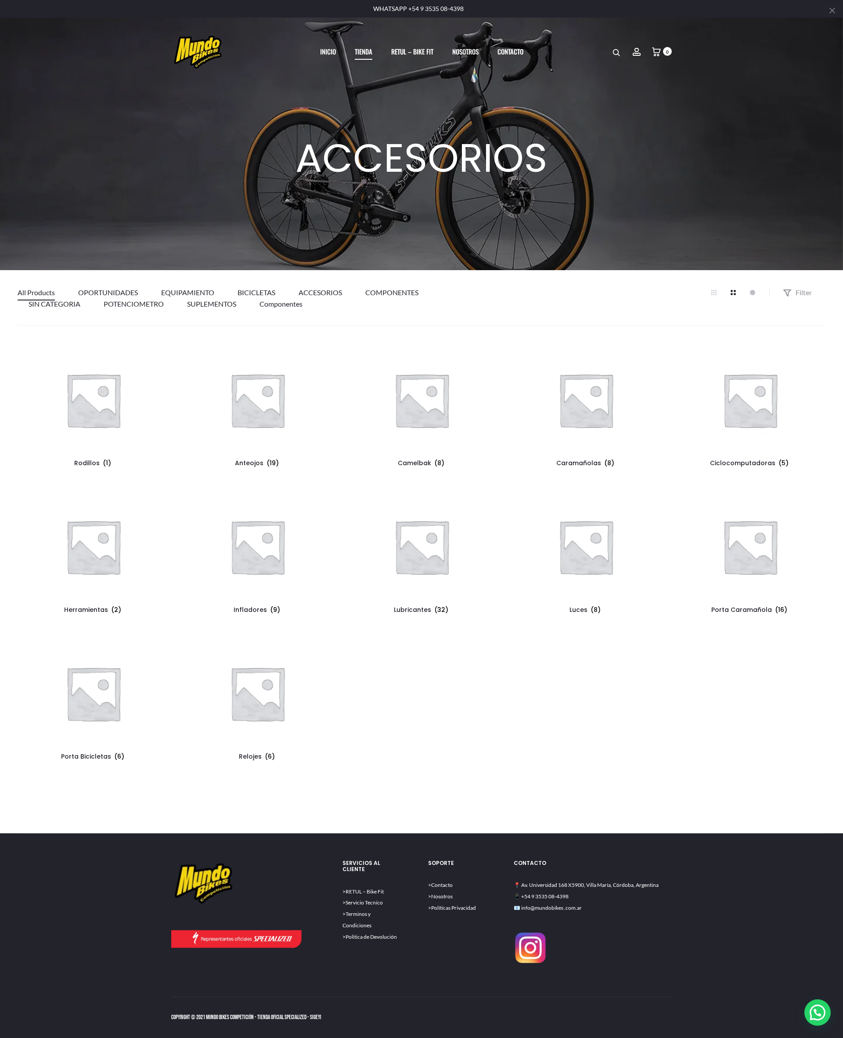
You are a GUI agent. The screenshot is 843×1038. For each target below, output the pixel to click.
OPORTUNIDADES (108, 292)
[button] (817, 1012)
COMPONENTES (391, 292)
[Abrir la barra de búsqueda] (616, 52)
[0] (656, 51)
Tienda (363, 51)
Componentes (281, 304)
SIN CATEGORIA (54, 304)
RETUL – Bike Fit (365, 891)
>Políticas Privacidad (452, 907)
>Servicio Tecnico (362, 902)
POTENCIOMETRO (134, 304)
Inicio (328, 51)
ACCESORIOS (320, 292)
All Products (36, 292)
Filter (803, 292)
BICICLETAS (256, 292)
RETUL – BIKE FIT (412, 51)
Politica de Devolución (371, 936)
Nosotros (465, 51)
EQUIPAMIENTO (187, 292)
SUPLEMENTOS (211, 304)
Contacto (510, 51)
